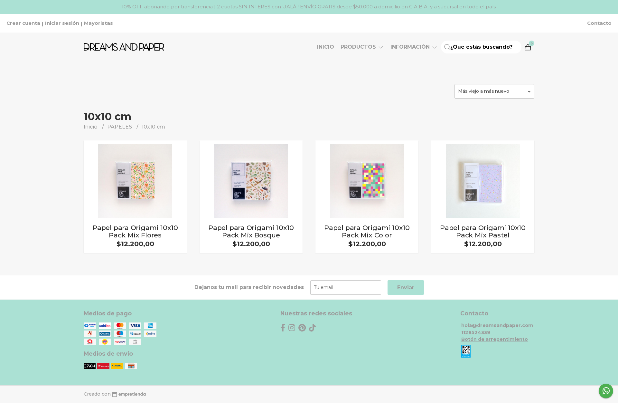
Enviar (405, 287)
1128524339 (475, 332)
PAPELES (120, 127)
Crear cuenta (23, 23)
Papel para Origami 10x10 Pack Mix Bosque (251, 231)
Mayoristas (98, 23)
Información (410, 47)
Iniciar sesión (62, 23)
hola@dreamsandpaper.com (497, 325)
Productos (359, 47)
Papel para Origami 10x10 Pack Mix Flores (135, 231)
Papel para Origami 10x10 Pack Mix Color (367, 231)
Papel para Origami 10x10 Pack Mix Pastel (483, 231)
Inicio (325, 47)
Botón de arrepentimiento (494, 339)
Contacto (599, 23)
